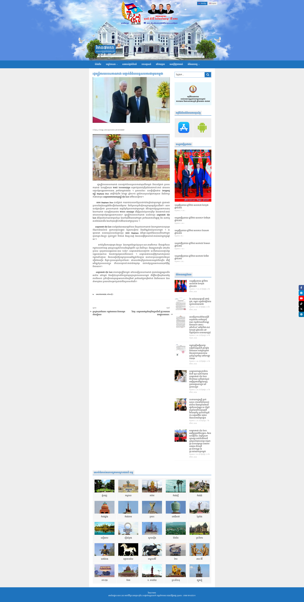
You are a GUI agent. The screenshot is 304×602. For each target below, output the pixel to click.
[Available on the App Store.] (184, 127)
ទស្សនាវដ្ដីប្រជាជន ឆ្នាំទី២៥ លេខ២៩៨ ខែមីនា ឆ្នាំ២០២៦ (192, 257)
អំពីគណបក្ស (192, 64)
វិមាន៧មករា (105, 48)
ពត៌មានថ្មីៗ (110, 294)
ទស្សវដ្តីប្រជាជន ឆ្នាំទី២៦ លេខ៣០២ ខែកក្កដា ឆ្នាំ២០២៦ (192, 206)
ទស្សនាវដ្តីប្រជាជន (183, 144)
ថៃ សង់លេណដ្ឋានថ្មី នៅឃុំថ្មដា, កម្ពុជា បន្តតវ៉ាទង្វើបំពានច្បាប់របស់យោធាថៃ (200, 302)
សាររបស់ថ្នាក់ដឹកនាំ (129, 64)
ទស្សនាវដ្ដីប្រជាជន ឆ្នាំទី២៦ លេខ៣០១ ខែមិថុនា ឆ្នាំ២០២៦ (192, 219)
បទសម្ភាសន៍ (146, 64)
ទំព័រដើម (98, 64)
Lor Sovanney (120, 130)
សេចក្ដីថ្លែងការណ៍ (176, 64)
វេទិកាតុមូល (160, 64)
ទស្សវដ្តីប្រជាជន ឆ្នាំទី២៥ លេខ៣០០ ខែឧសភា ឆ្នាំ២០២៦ (192, 232)
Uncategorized (101, 294)
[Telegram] (301, 293)
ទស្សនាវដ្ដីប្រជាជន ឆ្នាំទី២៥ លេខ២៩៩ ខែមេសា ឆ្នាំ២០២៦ (192, 244)
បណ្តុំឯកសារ (111, 64)
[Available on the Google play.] (202, 127)
